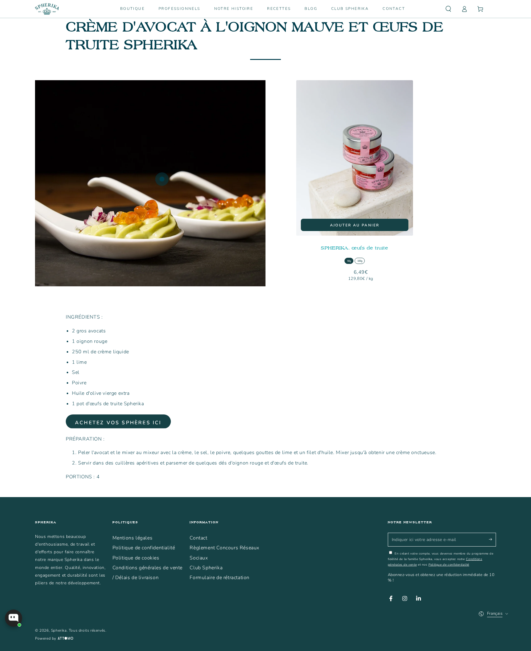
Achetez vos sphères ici (118, 422)
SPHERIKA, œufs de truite (354, 248)
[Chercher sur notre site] (448, 9)
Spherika (59, 630)
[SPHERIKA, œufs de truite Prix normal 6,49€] (162, 179)
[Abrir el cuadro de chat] (13, 618)
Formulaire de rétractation (220, 577)
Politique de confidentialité (143, 547)
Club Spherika (206, 567)
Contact (198, 538)
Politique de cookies (135, 558)
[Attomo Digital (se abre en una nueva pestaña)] (64, 638)
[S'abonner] (492, 539)
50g (349, 261)
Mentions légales (132, 538)
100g (359, 261)
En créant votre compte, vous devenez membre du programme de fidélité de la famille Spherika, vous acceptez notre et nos (441, 559)
